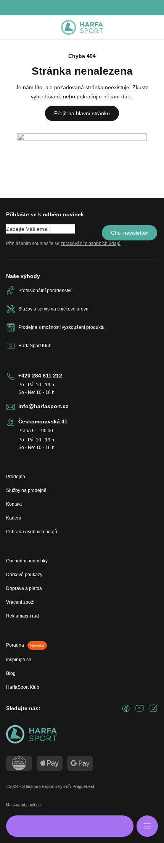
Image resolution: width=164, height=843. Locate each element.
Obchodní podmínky (27, 561)
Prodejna (15, 476)
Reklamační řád (22, 616)
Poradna (25, 645)
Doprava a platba (24, 588)
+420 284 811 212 (40, 375)
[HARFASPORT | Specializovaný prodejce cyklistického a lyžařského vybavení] (82, 27)
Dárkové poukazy (24, 574)
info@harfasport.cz (43, 406)
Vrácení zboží (20, 602)
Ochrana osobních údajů (31, 531)
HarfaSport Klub (22, 687)
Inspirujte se (18, 659)
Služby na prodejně (26, 490)
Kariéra (13, 518)
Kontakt (14, 504)
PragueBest (83, 786)
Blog (11, 673)
